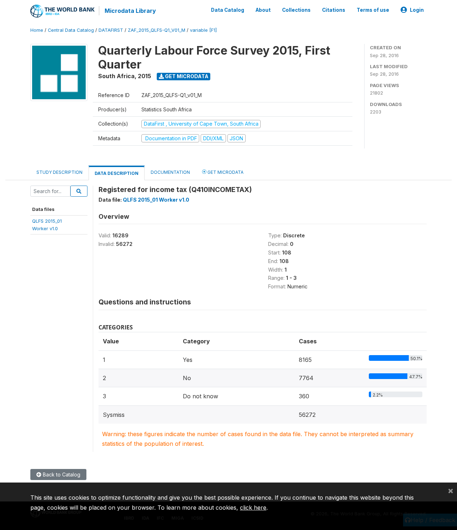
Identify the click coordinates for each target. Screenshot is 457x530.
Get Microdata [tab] (224, 172)
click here (253, 507)
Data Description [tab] (117, 173)
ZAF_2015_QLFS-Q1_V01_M (156, 30)
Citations (333, 10)
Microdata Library (130, 10)
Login (417, 10)
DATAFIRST (111, 30)
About (263, 10)
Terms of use (373, 10)
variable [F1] (203, 30)
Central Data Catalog (71, 30)
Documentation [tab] (170, 172)
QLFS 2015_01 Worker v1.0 (156, 200)
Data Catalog (227, 10)
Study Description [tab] (59, 172)
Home (36, 30)
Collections (296, 10)
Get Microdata (186, 76)
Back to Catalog (60, 474)
